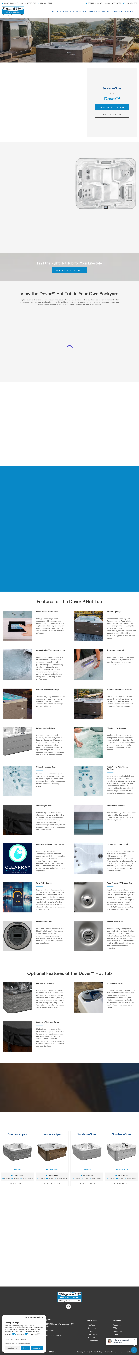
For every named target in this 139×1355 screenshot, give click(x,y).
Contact (129, 11)
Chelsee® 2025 (121, 1169)
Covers (80, 11)
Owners (116, 11)
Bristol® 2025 (52, 1169)
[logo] (16, 11)
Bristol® (17, 1169)
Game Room (94, 11)
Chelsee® (87, 1169)
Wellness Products (62, 11)
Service (106, 11)
